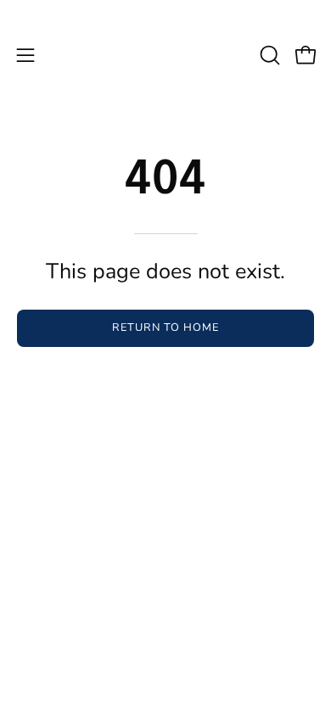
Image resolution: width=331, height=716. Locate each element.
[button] (268, 55)
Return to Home (165, 327)
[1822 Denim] (165, 55)
